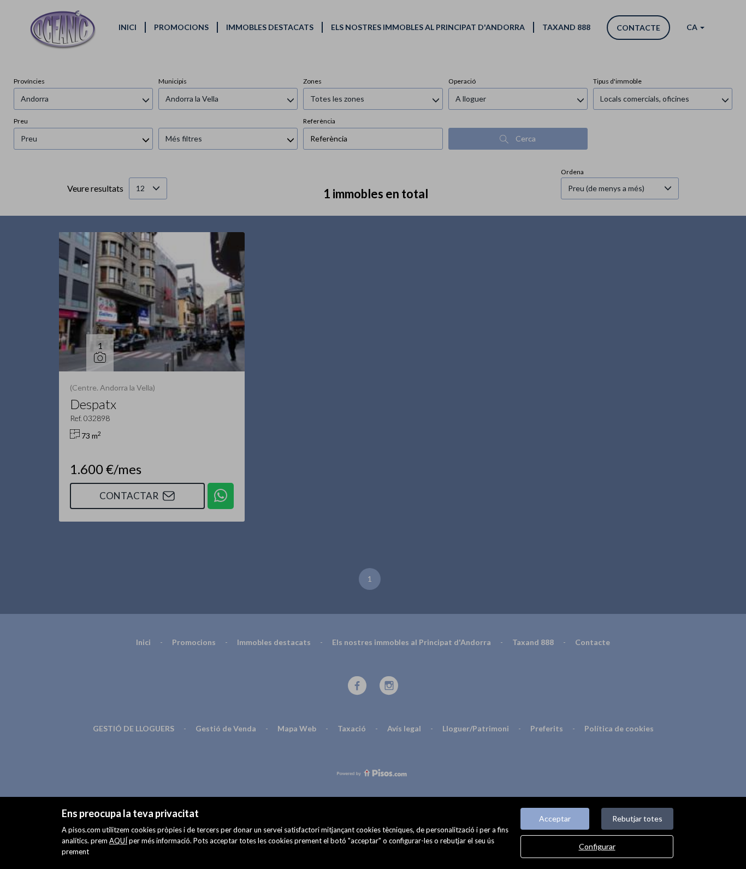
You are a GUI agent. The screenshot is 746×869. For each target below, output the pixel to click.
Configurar (597, 846)
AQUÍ (118, 840)
